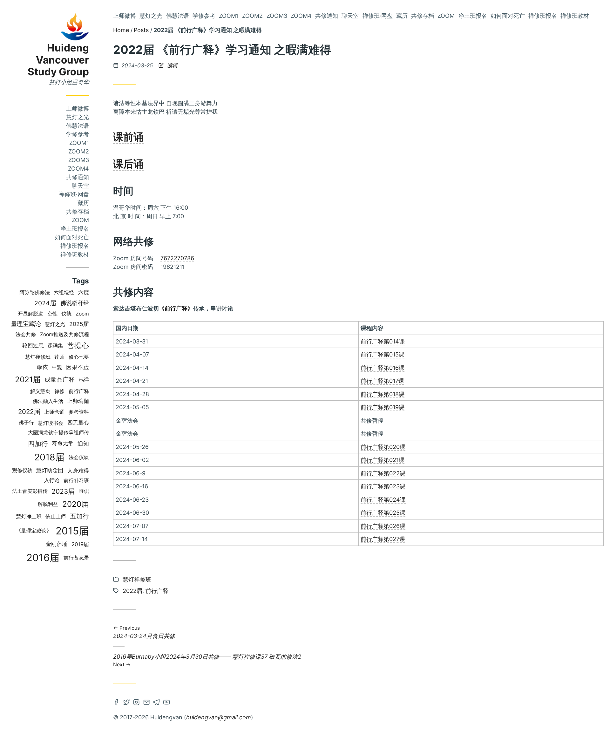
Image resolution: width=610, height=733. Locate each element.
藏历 (83, 203)
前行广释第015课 (382, 354)
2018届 (49, 457)
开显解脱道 (30, 314)
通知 (83, 443)
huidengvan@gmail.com (218, 717)
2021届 (28, 379)
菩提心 (78, 345)
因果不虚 (77, 366)
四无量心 (78, 422)
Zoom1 (79, 142)
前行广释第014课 (383, 341)
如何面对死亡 (72, 237)
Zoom (80, 220)
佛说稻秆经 (74, 303)
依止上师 (55, 516)
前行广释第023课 (383, 486)
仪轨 (66, 314)
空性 (52, 313)
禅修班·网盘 (74, 194)
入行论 (51, 480)
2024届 (45, 303)
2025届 (79, 324)
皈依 (42, 367)
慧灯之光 (77, 117)
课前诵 (128, 137)
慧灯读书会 (50, 423)
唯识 (84, 491)
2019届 (80, 544)
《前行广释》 (176, 308)
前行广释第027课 (383, 539)
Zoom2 (78, 151)
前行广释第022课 (383, 473)
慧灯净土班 (29, 516)
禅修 (59, 391)
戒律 (84, 379)
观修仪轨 (22, 470)
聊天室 (80, 185)
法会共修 (26, 334)
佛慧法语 (77, 125)
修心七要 (79, 357)
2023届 (63, 491)
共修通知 (77, 177)
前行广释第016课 (382, 367)
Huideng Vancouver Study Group (58, 60)
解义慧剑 (40, 391)
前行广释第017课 (382, 380)
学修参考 (77, 134)
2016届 (42, 558)
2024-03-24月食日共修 (144, 633)
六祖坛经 (64, 292)
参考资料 (79, 412)
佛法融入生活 (48, 401)
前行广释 (79, 391)
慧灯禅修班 (38, 357)
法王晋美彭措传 (30, 491)
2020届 (75, 504)
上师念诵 (54, 412)
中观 (57, 367)
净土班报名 (74, 228)
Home (121, 30)
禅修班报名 (74, 245)
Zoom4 (78, 168)
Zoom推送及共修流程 (64, 334)
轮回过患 (33, 345)
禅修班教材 (74, 254)
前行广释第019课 (382, 407)
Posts (141, 30)
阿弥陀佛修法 (34, 292)
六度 (83, 292)
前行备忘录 (76, 558)
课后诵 (128, 164)
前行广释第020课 (383, 447)
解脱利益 (48, 504)
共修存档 (77, 211)
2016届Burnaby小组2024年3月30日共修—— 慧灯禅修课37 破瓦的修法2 (207, 660)
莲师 (59, 357)
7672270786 (177, 258)
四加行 (38, 443)
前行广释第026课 (383, 526)
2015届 (72, 531)
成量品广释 (59, 379)
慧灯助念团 (49, 470)
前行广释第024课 (383, 499)
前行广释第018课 (382, 394)
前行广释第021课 (382, 460)
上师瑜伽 (78, 401)
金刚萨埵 (56, 544)
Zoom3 (78, 160)
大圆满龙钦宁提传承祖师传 (58, 433)
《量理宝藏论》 (33, 531)
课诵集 (55, 346)
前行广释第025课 (383, 512)
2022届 (29, 412)
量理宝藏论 (26, 324)
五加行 (79, 516)
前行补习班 (76, 480)
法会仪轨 (79, 457)
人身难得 (78, 470)
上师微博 (77, 108)
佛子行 (26, 423)
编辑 (171, 65)
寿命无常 (62, 443)
